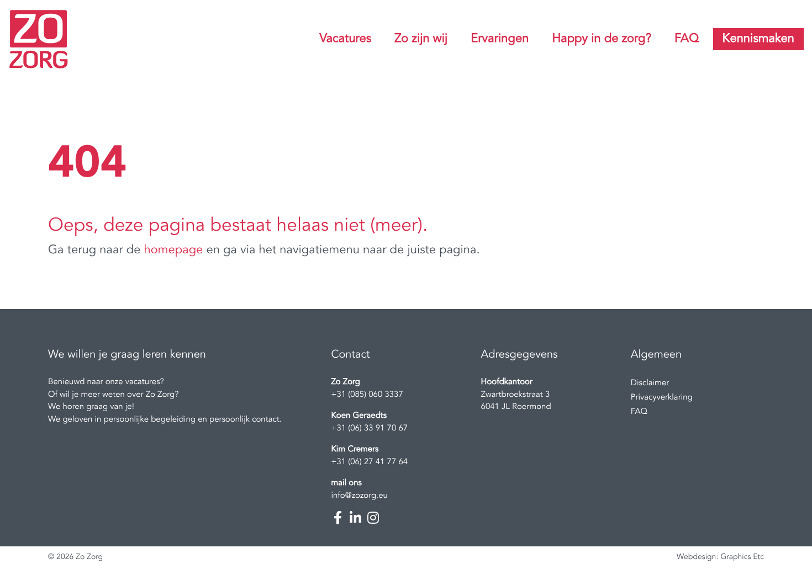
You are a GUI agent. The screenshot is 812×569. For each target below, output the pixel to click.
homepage (173, 250)
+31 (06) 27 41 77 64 (369, 462)
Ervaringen (500, 39)
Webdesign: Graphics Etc (720, 557)
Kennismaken (758, 39)
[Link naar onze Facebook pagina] (337, 517)
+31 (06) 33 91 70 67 (369, 428)
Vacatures (345, 39)
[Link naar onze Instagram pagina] (372, 517)
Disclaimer (650, 383)
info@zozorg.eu (359, 496)
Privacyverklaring (662, 397)
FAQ (686, 39)
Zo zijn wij (420, 39)
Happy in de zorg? (601, 39)
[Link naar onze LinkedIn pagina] (355, 517)
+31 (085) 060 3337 (367, 395)
